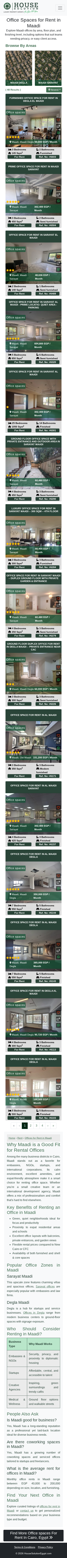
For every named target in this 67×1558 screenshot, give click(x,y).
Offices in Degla (33, 1312)
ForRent (19, 156)
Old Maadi (25, 757)
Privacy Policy (45, 1547)
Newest (55, 89)
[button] (58, 132)
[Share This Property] (58, 126)
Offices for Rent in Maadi (38, 1138)
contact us (27, 1510)
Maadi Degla (27, 142)
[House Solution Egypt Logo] (21, 8)
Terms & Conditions (24, 1547)
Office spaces (15, 112)
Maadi (15, 142)
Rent (20, 1138)
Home (12, 1138)
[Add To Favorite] (58, 120)
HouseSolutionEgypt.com (38, 1553)
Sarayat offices (45, 1286)
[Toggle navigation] (60, 8)
